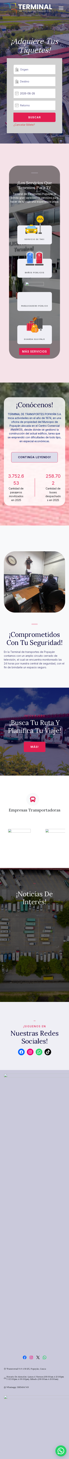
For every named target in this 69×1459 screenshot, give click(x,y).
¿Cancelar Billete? (24, 124)
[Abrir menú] (63, 8)
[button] (60, 1450)
